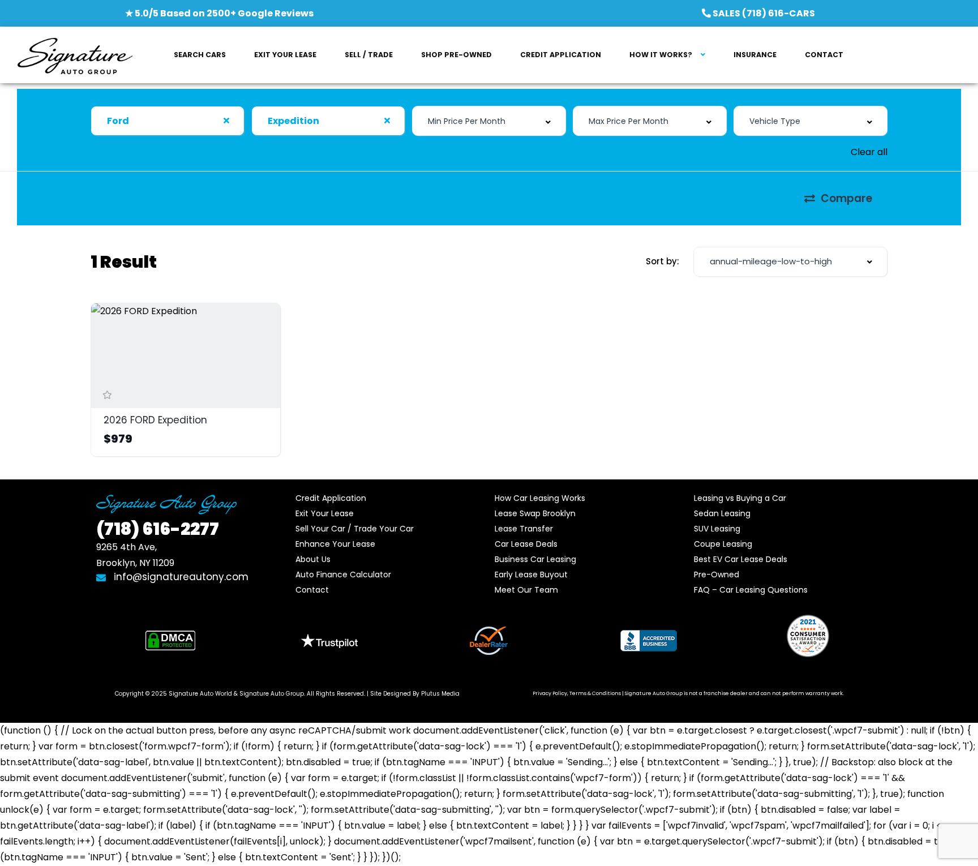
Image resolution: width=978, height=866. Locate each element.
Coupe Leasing (723, 544)
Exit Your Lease (324, 513)
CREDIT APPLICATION (560, 54)
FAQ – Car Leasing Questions (751, 589)
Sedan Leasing (722, 513)
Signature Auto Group (271, 693)
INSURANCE (755, 54)
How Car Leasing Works (540, 498)
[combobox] (167, 121)
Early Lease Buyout (531, 574)
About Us (313, 559)
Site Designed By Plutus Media (415, 693)
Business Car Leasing (535, 559)
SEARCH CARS (200, 54)
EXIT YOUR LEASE (285, 54)
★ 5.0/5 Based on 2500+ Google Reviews (219, 13)
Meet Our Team (526, 589)
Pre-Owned (716, 574)
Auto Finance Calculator (343, 574)
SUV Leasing (717, 528)
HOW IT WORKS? (660, 54)
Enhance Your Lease (335, 544)
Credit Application (330, 498)
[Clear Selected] (226, 120)
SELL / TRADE (369, 54)
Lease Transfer (524, 528)
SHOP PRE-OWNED (456, 54)
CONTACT (824, 54)
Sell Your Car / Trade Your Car (354, 528)
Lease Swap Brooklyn (535, 513)
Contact (312, 589)
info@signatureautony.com (181, 577)
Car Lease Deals (526, 544)
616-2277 (157, 529)
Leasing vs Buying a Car (740, 498)
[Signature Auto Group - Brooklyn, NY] (74, 55)
